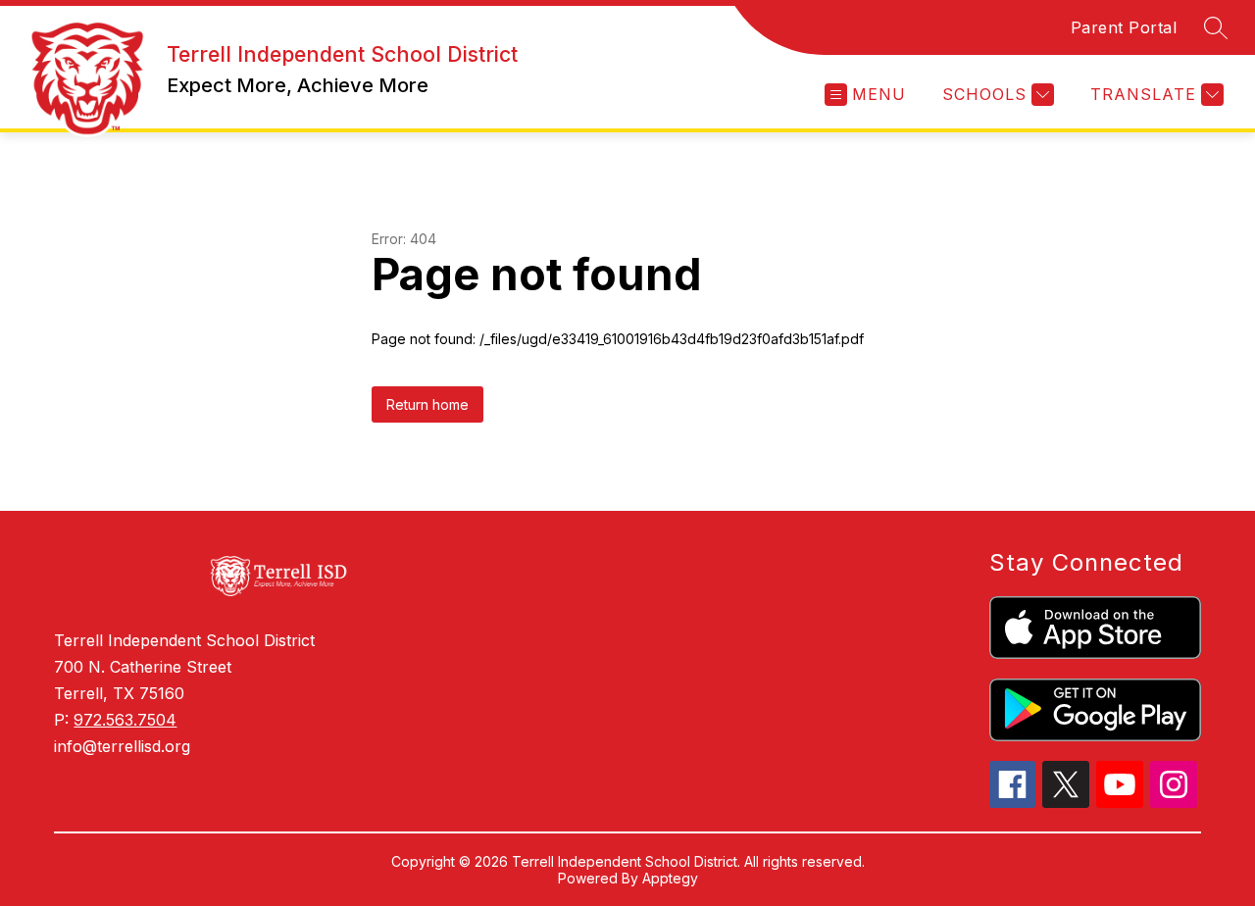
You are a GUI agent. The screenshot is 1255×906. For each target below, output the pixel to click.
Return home (427, 404)
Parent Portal (1124, 27)
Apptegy (670, 878)
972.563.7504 (125, 720)
